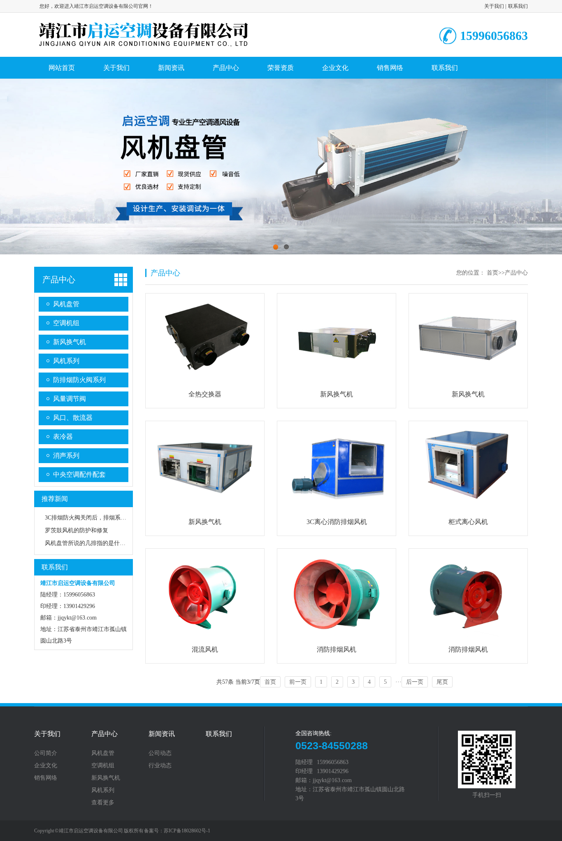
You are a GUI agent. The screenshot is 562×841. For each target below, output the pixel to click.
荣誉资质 (280, 67)
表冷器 (63, 436)
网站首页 (62, 67)
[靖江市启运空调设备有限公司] (143, 46)
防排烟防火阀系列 (79, 379)
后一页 (414, 682)
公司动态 (160, 753)
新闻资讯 (171, 67)
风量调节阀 (69, 398)
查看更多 (102, 803)
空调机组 (66, 322)
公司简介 (45, 753)
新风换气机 (69, 341)
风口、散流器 (73, 417)
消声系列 (66, 455)
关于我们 (494, 6)
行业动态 (160, 766)
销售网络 (390, 67)
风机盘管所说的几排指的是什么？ (88, 543)
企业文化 (335, 67)
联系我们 (518, 6)
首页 (492, 273)
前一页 (298, 682)
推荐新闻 (55, 498)
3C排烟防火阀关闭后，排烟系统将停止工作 (100, 518)
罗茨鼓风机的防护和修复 (76, 530)
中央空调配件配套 (79, 474)
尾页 (442, 682)
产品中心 (226, 67)
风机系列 (66, 360)
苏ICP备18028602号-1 (187, 831)
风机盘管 (66, 304)
